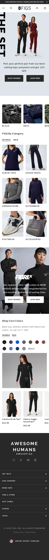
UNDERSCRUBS (10, 206)
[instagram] (13, 460)
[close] (47, 2)
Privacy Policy (30, 532)
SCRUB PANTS (33, 173)
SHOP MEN (35, 78)
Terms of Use (18, 532)
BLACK (6, 126)
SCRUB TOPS (9, 173)
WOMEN (6, 335)
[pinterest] (35, 460)
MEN (14, 335)
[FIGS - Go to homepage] (24, 8)
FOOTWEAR (8, 239)
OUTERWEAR (33, 206)
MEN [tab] (15, 140)
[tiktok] (20, 460)
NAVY (26, 126)
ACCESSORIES (33, 239)
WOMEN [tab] (6, 140)
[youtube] (28, 460)
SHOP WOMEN (14, 78)
